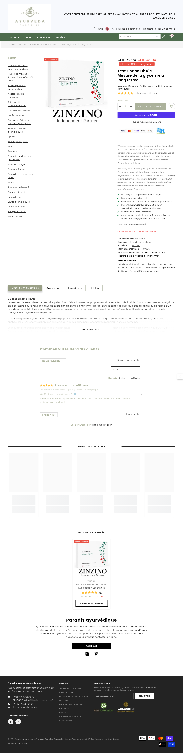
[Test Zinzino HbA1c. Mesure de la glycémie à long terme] (92, 558)
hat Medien (135, 378)
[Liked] (142, 394)
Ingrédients (75, 288)
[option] (91, 575)
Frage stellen (134, 414)
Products (24, 44)
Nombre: (123, 100)
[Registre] (164, 36)
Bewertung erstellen (129, 360)
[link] (23, 501)
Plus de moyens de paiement (146, 122)
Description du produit (25, 287)
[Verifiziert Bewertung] (75, 394)
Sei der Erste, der (92, 424)
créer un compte (165, 28)
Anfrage (154, 271)
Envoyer (144, 696)
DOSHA (94, 288)
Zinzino (136, 245)
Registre (148, 28)
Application (53, 288)
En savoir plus (91, 329)
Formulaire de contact (26, 707)
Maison (12, 44)
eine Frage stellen (102, 424)
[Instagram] (87, 654)
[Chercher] (157, 36)
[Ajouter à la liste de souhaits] (171, 106)
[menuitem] (23, 67)
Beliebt (122, 378)
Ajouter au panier (150, 106)
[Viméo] (96, 654)
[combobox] (136, 36)
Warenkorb (147, 264)
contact (91, 646)
